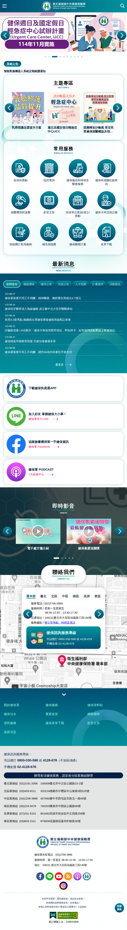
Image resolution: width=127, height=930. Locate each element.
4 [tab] (60, 56)
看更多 (59, 364)
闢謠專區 (29, 284)
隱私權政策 (62, 899)
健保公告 (46, 284)
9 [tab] (78, 56)
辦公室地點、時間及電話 (60, 622)
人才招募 (80, 284)
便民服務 (10, 723)
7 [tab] (71, 56)
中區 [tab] (65, 596)
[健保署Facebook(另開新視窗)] (40, 876)
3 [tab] (54, 56)
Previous (5, 35)
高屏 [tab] (87, 596)
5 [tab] (64, 56)
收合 (64, 694)
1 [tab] (45, 56)
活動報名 (115, 284)
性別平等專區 (48, 899)
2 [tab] (49, 56)
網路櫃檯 (93, 714)
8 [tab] (74, 56)
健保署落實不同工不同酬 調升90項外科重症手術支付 (38, 350)
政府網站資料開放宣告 (57, 903)
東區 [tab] (97, 596)
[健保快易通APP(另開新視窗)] (87, 876)
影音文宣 (93, 723)
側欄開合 (4, 5)
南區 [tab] (76, 596)
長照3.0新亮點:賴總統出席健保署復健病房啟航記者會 (38, 317)
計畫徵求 (97, 284)
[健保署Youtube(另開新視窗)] (59, 876)
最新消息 (10, 732)
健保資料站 (95, 705)
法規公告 (63, 284)
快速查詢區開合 (122, 5)
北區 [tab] (54, 596)
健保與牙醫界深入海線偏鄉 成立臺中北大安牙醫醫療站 (38, 307)
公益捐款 (82, 907)
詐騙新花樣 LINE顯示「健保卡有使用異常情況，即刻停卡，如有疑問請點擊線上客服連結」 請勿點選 (64, 328)
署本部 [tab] (31, 596)
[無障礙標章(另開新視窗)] (67, 915)
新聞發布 (12, 284)
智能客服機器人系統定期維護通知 (25, 71)
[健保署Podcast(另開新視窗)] (77, 876)
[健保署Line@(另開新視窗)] (50, 876)
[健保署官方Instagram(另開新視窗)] (63, 886)
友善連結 (74, 903)
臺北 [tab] (43, 596)
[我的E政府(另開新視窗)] (53, 915)
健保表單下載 (55, 723)
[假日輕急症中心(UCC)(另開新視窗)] (63, 32)
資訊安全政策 (76, 899)
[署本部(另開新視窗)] (63, 674)
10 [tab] (81, 56)
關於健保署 (11, 705)
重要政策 (52, 714)
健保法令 (10, 714)
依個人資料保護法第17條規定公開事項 (57, 907)
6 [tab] (67, 56)
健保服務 (52, 705)
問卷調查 (119, 908)
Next (121, 35)
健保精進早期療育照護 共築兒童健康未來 (30, 339)
